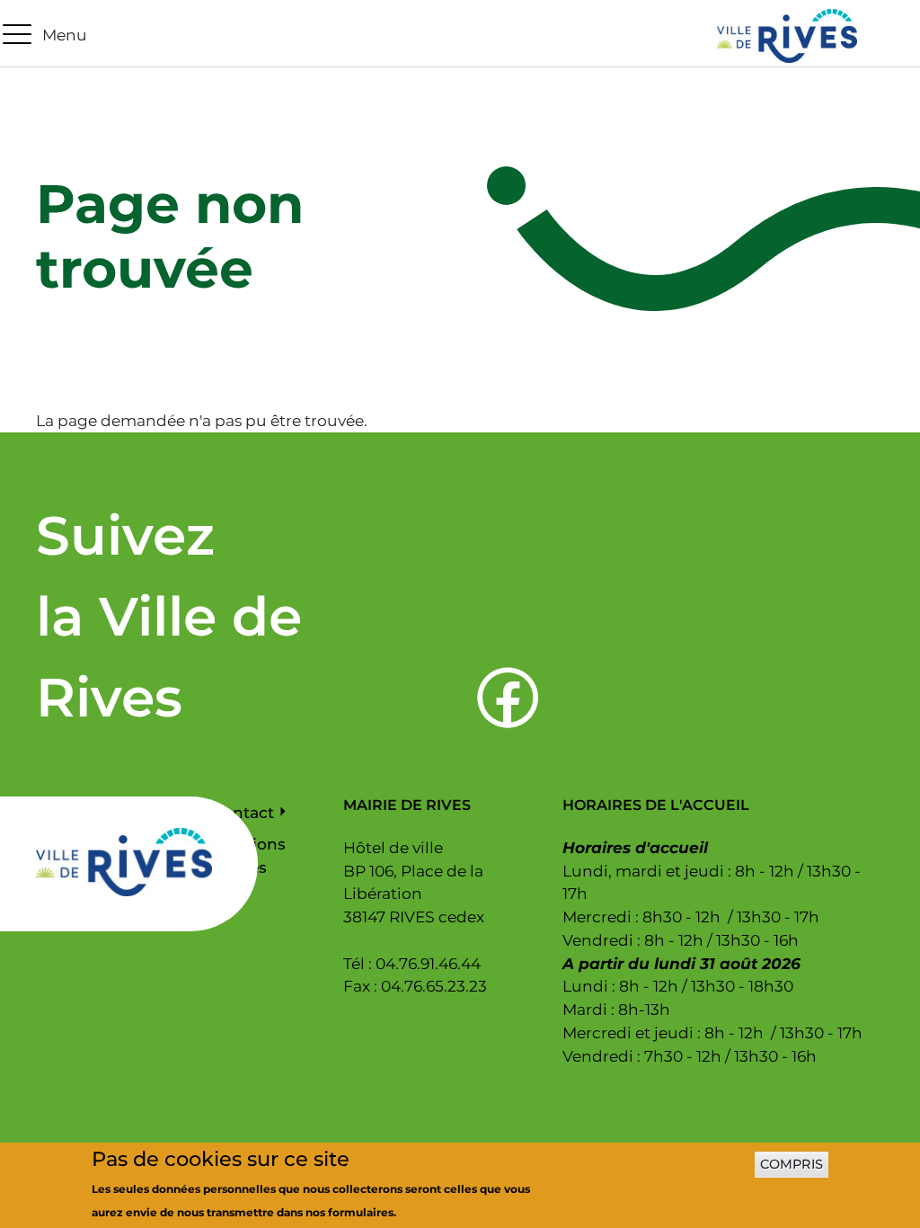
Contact (243, 812)
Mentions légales (249, 855)
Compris (791, 1164)
